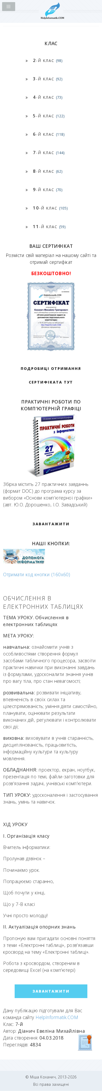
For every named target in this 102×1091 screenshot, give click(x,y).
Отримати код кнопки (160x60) (36, 574)
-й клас (48, 60)
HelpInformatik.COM (57, 1017)
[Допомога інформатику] (24, 563)
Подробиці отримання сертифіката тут (51, 375)
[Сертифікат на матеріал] (85, 1042)
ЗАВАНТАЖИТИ (51, 523)
